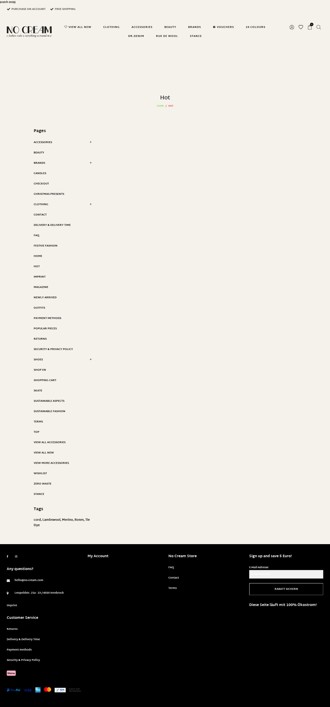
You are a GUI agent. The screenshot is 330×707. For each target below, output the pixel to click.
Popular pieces (45, 328)
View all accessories (50, 442)
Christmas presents (49, 194)
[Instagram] (16, 556)
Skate (38, 390)
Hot (37, 266)
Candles (40, 173)
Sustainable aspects (49, 401)
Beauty (39, 152)
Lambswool (51, 520)
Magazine (41, 287)
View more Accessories (51, 463)
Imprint (40, 276)
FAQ (36, 235)
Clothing (41, 204)
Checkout (41, 183)
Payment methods (47, 318)
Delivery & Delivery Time (52, 225)
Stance (39, 494)
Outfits (39, 307)
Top (36, 432)
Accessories (43, 142)
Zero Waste (42, 483)
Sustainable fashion (49, 411)
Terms (38, 421)
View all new (44, 452)
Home (160, 106)
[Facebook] (7, 556)
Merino (67, 520)
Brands (39, 163)
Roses (79, 520)
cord (37, 520)
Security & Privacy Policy (53, 349)
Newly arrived (45, 297)
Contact (40, 214)
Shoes (38, 359)
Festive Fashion (45, 245)
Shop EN (40, 370)
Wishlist (40, 473)
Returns (40, 339)
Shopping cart (45, 380)
